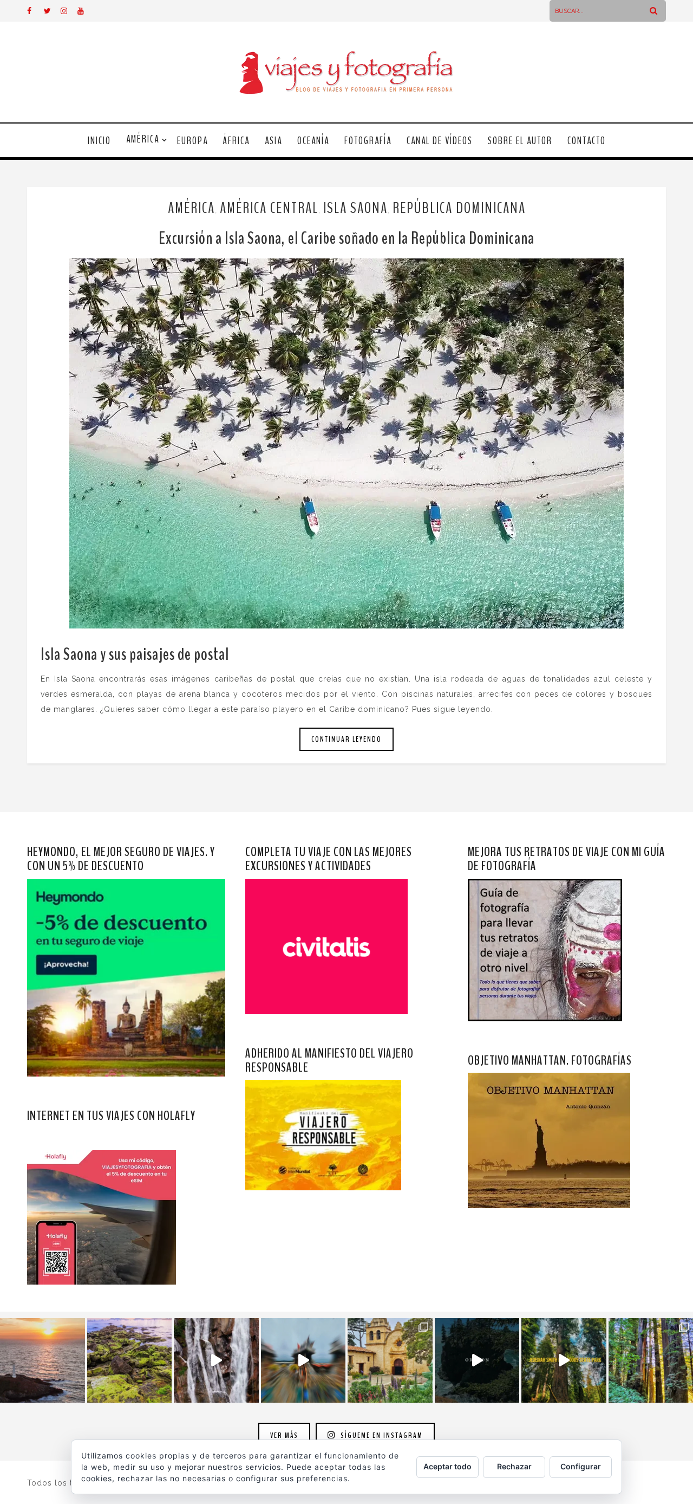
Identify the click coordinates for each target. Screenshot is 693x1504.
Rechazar (514, 1466)
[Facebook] (35, 11)
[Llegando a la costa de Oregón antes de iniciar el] (477, 1360)
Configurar (580, 1466)
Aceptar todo (447, 1466)
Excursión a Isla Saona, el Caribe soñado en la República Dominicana (346, 238)
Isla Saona (355, 208)
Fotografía (367, 141)
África (236, 141)
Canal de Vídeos (440, 141)
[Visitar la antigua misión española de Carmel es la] (390, 1360)
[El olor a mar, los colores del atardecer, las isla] (129, 1360)
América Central (269, 208)
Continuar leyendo (346, 739)
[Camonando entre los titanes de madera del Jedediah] (563, 1360)
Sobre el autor (520, 141)
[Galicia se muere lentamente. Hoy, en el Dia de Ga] (216, 1360)
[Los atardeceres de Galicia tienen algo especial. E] (42, 1360)
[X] (52, 11)
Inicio (99, 141)
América (142, 139)
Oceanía (313, 141)
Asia (273, 141)
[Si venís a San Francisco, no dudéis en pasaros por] (303, 1360)
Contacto (586, 141)
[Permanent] (346, 443)
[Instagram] (69, 11)
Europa (192, 141)
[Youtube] (85, 11)
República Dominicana (459, 208)
